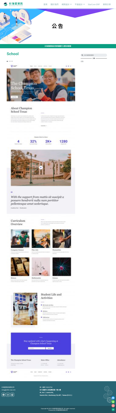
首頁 (45, 4)
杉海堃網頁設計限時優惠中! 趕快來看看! (58, 46)
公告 (82, 61)
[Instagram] (113, 405)
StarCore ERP (94, 4)
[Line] (113, 401)
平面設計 (79, 4)
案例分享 (107, 4)
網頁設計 (66, 4)
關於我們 (54, 4)
